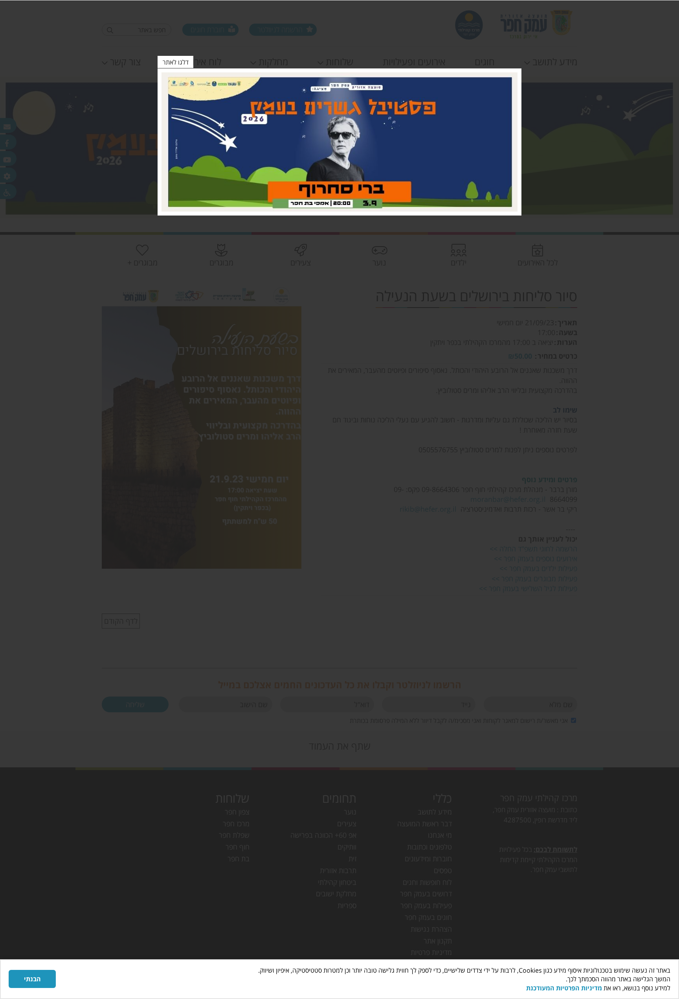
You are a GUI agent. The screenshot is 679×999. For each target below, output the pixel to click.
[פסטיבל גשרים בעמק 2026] (339, 142)
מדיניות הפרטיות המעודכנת (564, 988)
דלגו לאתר (176, 62)
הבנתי (32, 979)
